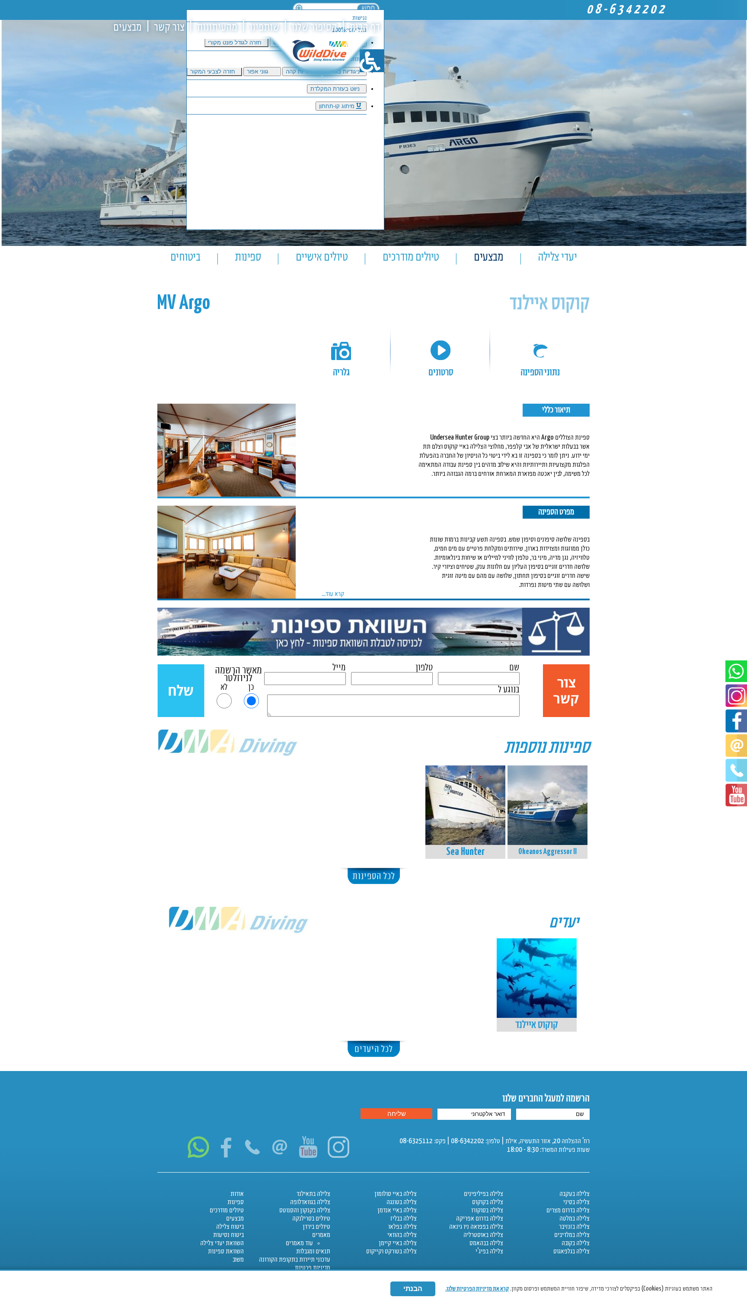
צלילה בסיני (576, 1202)
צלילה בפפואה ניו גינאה (476, 1226)
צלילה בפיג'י (489, 1251)
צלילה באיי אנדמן (397, 1210)
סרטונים (440, 372)
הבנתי (412, 1288)
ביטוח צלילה (230, 1226)
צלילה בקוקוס (487, 1202)
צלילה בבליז (403, 1218)
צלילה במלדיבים (572, 1235)
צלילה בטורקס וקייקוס (391, 1251)
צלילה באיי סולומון (395, 1194)
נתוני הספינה (540, 372)
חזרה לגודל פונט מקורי (235, 42)
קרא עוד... (333, 594)
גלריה (341, 372)
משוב (238, 1259)
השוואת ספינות (226, 1251)
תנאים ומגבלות (313, 1251)
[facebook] (736, 730)
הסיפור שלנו (314, 27)
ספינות (248, 257)
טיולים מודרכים (411, 257)
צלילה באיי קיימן (398, 1243)
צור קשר (169, 27)
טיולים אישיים (322, 257)
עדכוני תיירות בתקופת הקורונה (294, 1259)
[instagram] (339, 1156)
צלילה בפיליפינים (483, 1194)
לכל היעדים (373, 1049)
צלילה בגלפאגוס (571, 1251)
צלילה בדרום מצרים (568, 1210)
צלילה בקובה (576, 1243)
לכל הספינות (373, 876)
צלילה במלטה (574, 1218)
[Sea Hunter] (465, 805)
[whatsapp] (736, 680)
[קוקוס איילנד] (537, 978)
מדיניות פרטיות (312, 1268)
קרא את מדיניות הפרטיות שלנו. (477, 1288)
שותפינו (264, 27)
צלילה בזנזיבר (574, 1226)
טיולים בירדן (316, 1226)
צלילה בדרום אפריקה (479, 1218)
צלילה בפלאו (402, 1226)
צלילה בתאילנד (313, 1194)
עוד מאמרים (299, 1243)
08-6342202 (627, 9)
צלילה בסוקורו (487, 1210)
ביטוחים (185, 257)
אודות (237, 1194)
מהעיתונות (217, 27)
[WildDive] (319, 72)
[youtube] (736, 804)
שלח (181, 691)
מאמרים (321, 1235)
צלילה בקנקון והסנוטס (304, 1210)
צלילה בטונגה (401, 1202)
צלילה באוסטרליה (483, 1235)
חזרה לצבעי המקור (213, 71)
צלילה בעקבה (574, 1194)
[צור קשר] (280, 1156)
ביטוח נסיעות (228, 1235)
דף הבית (364, 27)
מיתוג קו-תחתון (337, 106)
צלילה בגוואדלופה (310, 1202)
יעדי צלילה (557, 257)
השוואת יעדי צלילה (222, 1243)
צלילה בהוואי (402, 1235)
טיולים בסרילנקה (311, 1218)
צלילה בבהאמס (486, 1243)
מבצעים (127, 27)
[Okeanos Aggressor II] (547, 805)
